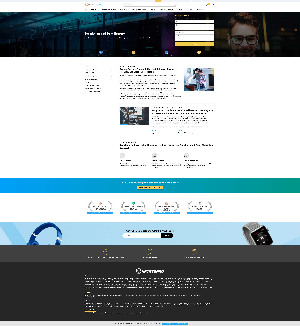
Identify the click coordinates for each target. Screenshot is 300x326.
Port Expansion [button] (108, 279)
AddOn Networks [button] (167, 303)
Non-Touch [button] (107, 281)
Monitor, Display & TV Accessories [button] (118, 284)
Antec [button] (147, 305)
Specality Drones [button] (141, 282)
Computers (93, 10)
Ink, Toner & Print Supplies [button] (199, 282)
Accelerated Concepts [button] (136, 303)
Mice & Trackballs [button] (182, 284)
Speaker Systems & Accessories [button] (130, 287)
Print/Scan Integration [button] (101, 295)
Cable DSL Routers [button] (88, 278)
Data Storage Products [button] (171, 281)
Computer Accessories (108, 10)
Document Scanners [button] (176, 278)
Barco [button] (147, 306)
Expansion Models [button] (209, 279)
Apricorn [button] (172, 305)
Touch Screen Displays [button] (147, 281)
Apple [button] (166, 305)
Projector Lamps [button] (142, 284)
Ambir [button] (111, 305)
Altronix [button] (100, 305)
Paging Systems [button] (88, 285)
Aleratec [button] (210, 303)
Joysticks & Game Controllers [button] (202, 281)
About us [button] (86, 313)
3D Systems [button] (99, 303)
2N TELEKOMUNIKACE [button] (90, 303)
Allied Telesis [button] (87, 305)
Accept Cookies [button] (181, 323)
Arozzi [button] (177, 305)
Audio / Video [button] (192, 287)
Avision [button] (121, 306)
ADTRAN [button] (180, 303)
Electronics (124, 10)
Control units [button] (156, 278)
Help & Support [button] (110, 313)
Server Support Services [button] (195, 295)
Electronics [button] (175, 282)
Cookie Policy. (158, 323)
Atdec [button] (194, 305)
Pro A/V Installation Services (93, 85)
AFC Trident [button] (198, 303)
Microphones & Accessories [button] (146, 285)
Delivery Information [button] (119, 313)
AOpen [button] (157, 305)
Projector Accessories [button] (193, 285)
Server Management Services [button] (154, 295)
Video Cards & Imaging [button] (181, 287)
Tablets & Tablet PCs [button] (152, 284)
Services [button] (190, 10)
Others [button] (156, 287)
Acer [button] (160, 303)
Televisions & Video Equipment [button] (167, 287)
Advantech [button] (186, 303)
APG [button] (162, 305)
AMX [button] (143, 305)
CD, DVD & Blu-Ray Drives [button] (100, 278)
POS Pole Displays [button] (177, 285)
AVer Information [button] (97, 306)
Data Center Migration (91, 76)
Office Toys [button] (111, 282)
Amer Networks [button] (122, 305)
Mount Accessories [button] (204, 284)
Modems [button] (86, 279)
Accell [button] (144, 303)
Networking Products (167, 10)
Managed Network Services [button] (182, 295)
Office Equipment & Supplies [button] (97, 279)
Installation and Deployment (93, 92)
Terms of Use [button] (147, 313)
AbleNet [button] (127, 303)
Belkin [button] (162, 306)
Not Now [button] (168, 323)
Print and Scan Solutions (92, 70)
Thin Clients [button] (124, 285)
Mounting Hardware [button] (132, 284)
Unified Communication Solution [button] (116, 295)
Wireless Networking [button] (133, 285)
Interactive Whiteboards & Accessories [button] (200, 278)
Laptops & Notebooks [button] (89, 281)
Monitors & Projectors (139, 10)
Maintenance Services (91, 79)
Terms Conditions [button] (130, 313)
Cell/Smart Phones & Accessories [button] (115, 278)
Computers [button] (149, 278)
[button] (196, 1)
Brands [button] (199, 10)
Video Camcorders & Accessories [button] (204, 287)
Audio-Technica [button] (88, 306)
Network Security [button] (99, 281)
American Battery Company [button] (134, 305)
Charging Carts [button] (128, 278)
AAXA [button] (121, 303)
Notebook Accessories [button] (159, 285)
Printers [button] (185, 285)
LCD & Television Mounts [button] (90, 282)
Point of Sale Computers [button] (121, 282)
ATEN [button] (199, 305)
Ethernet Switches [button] (186, 278)
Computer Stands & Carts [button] (189, 279)
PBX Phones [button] (169, 285)
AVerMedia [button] (105, 306)
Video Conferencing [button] (151, 282)
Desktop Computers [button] (165, 278)
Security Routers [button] (132, 282)
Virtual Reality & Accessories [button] (91, 288)
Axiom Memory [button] (128, 306)
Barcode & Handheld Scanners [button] (146, 287)
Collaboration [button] (161, 282)
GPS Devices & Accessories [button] (186, 282)
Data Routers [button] (200, 279)
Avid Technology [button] (114, 306)
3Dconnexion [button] (107, 303)
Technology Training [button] (129, 295)
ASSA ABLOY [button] (183, 305)
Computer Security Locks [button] (139, 278)
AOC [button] (152, 305)
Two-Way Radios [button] (156, 279)
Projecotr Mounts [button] (97, 285)
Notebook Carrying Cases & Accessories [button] (112, 287)
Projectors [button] (105, 285)
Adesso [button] (174, 303)
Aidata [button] (205, 303)
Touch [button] (135, 279)
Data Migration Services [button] (168, 295)
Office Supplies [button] (115, 281)
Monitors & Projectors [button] (193, 284)
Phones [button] (122, 281)
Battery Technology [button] (154, 306)
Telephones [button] (116, 279)
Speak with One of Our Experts (150, 187)
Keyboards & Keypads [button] (89, 284)
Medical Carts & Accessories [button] (102, 284)
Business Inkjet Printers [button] (166, 279)
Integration (88, 82)
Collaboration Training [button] (141, 295)
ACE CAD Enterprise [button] (152, 303)
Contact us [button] (102, 313)
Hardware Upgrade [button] (189, 281)
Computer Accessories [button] (159, 281)
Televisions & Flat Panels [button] (126, 279)
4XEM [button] (116, 303)
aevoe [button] (192, 303)
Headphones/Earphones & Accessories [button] (167, 284)
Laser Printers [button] (87, 287)
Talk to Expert (194, 44)
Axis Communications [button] (139, 306)
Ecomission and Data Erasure (101, 30)
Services (90, 30)
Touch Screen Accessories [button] (144, 279)
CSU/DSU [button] (168, 282)
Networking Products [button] (96, 287)
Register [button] (158, 1)
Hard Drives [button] (180, 281)
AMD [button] (116, 305)
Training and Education (91, 73)
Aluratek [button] (106, 305)
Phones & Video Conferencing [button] (133, 281)
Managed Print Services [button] (90, 295)
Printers (153, 10)
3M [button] (112, 303)
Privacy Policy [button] (139, 313)
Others (180, 10)
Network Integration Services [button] (91, 296)
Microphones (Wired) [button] (102, 282)
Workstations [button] (203, 285)
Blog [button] (91, 313)
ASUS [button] (190, 305)
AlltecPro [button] (94, 305)
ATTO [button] (204, 305)
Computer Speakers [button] (178, 279)
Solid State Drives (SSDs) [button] (114, 285)
